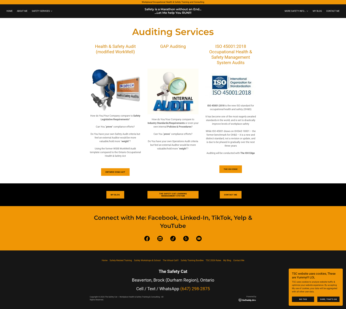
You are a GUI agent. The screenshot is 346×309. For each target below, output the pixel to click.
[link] (172, 13)
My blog (115, 195)
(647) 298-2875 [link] (195, 288)
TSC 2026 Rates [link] (213, 260)
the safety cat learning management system (173, 195)
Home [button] (104, 260)
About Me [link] (22, 11)
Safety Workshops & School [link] (147, 260)
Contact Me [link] (333, 11)
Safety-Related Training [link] (121, 260)
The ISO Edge (231, 169)
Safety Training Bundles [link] (192, 260)
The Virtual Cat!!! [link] (171, 260)
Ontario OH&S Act (115, 172)
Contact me (230, 195)
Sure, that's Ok (328, 299)
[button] (42, 11)
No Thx (303, 299)
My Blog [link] (317, 11)
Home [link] (9, 11)
